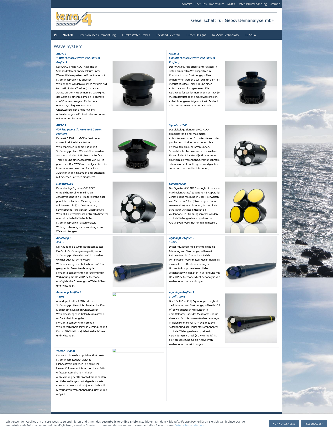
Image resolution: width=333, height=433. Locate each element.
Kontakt (187, 4)
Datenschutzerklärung (252, 4)
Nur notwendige (284, 423)
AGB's (231, 4)
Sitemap (274, 4)
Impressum (216, 4)
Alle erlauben (314, 423)
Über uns (200, 4)
